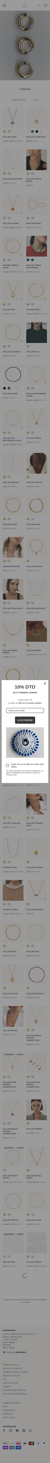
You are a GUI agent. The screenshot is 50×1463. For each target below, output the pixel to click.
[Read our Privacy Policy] (42, 771)
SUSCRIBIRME (25, 720)
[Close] (45, 683)
